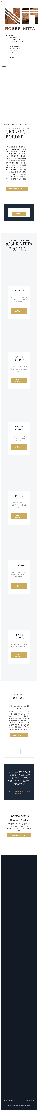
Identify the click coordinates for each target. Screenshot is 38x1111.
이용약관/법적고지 (25, 1105)
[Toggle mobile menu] (4, 62)
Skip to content (5, 2)
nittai (9, 124)
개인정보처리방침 (12, 1105)
